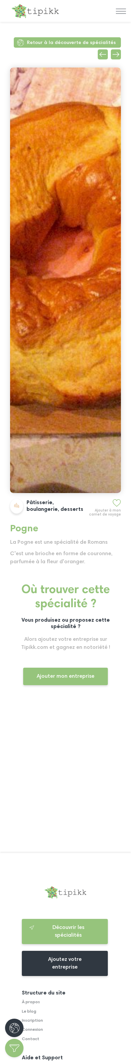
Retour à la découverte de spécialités (71, 42)
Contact (30, 1039)
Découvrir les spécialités (68, 931)
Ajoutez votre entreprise (65, 963)
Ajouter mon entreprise (65, 676)
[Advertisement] (65, 774)
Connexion (32, 1030)
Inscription (32, 1021)
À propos (31, 1002)
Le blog (29, 1012)
